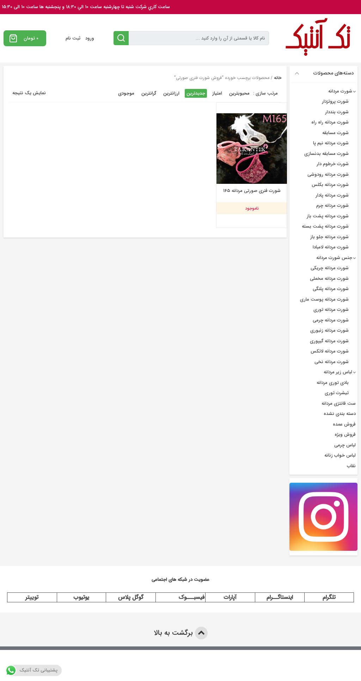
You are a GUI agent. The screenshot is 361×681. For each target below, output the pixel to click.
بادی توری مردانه (333, 382)
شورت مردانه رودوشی (328, 174)
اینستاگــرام (280, 597)
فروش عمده (344, 424)
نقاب (351, 466)
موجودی (126, 93)
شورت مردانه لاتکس (330, 351)
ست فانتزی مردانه (339, 403)
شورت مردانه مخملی (329, 278)
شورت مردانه (340, 91)
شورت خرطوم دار (333, 164)
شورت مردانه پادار (332, 195)
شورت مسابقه (335, 133)
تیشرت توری (337, 393)
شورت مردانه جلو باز (329, 237)
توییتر (31, 597)
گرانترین (148, 93)
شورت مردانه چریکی (330, 268)
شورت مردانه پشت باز (328, 216)
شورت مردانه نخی (331, 362)
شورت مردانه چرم (332, 205)
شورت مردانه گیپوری (329, 341)
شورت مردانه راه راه (330, 122)
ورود (89, 38)
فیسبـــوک (192, 597)
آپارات (230, 597)
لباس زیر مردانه (338, 372)
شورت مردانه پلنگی (331, 289)
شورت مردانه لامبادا (331, 247)
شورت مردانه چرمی (331, 320)
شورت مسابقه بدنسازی (326, 153)
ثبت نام (73, 38)
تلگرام (329, 597)
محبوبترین (239, 93)
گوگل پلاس (130, 597)
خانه (277, 77)
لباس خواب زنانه (340, 455)
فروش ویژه (345, 434)
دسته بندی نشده (340, 413)
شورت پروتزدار (335, 101)
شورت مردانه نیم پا (331, 143)
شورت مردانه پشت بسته (325, 226)
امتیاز (217, 93)
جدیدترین (195, 93)
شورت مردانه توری (331, 309)
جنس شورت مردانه (334, 257)
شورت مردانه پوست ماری (324, 299)
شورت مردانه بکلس (330, 184)
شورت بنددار (337, 112)
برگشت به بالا (174, 632)
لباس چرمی (345, 445)
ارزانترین (171, 93)
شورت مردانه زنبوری (329, 330)
